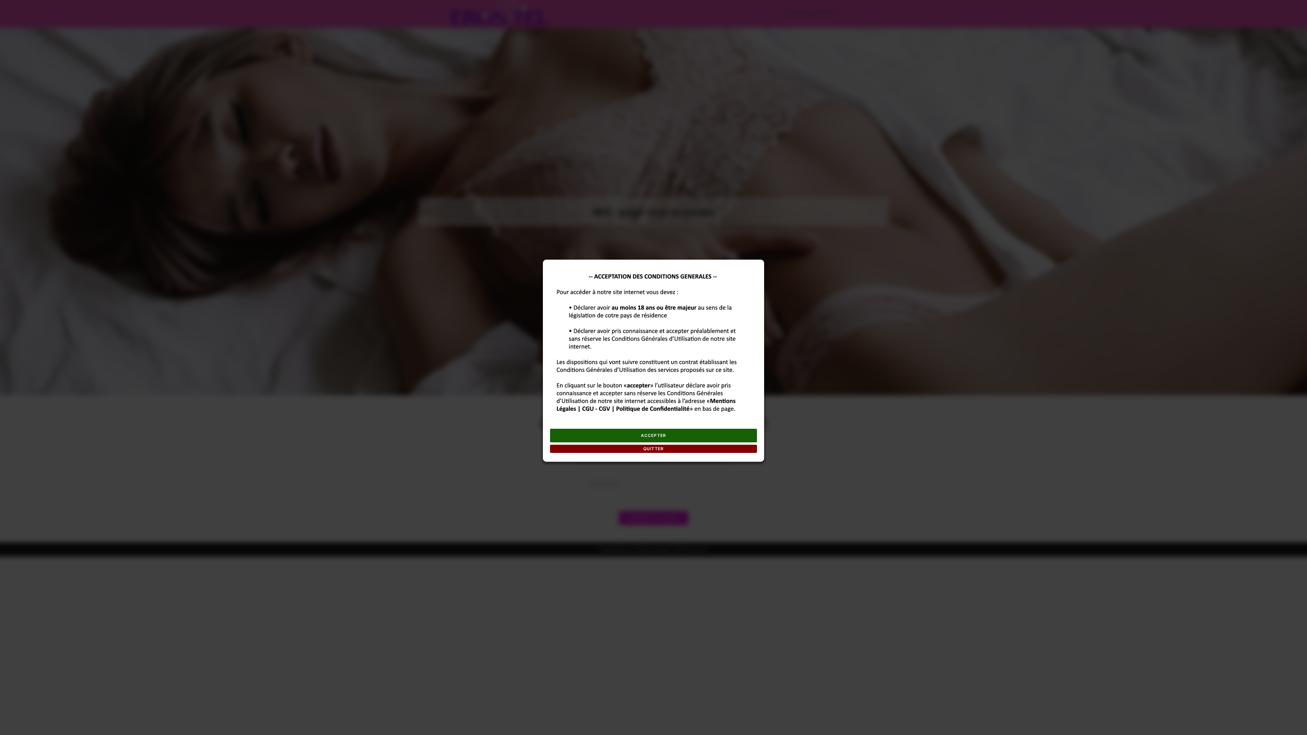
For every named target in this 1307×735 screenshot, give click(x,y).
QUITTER (653, 448)
